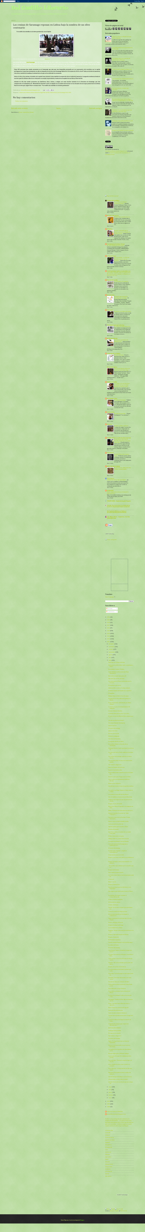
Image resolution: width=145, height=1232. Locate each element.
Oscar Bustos (110, 478)
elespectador (108, 1166)
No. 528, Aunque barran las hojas (115, 245)
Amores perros (112, 725)
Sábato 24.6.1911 (112, 731)
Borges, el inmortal (113, 937)
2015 (108, 630)
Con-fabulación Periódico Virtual (116, 244)
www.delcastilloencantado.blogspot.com (116, 151)
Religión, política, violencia (121, 425)
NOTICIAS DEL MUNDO (114, 1028)
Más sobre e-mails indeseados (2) (117, 676)
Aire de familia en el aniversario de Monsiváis (120, 797)
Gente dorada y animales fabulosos (117, 1013)
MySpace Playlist (114, 1210)
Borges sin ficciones (113, 869)
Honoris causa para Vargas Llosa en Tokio (119, 776)
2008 (108, 1106)
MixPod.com (123, 1210)
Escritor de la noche (113, 733)
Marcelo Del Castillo (112, 280)
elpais (106, 1159)
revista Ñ (107, 1132)
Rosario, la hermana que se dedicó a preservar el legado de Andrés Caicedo (122, 232)
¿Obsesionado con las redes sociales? (118, 1079)
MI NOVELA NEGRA (112, 338)
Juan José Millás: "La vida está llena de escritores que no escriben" (121, 259)
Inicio (58, 108)
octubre (111, 649)
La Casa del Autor (111, 256)
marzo (110, 1092)
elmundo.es (47, 59)
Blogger (82, 1220)
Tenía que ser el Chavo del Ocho (116, 662)
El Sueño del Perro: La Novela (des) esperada (119, 437)
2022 (108, 617)
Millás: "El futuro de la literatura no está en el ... (120, 810)
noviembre (112, 646)
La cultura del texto (113, 945)
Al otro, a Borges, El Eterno (115, 922)
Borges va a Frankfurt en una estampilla (123, 130)
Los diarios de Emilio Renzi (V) (122, 326)
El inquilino (111, 693)
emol (106, 1149)
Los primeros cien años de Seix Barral (118, 794)
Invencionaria (110, 412)
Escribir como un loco (113, 215)
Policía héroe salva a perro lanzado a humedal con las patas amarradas (122, 441)
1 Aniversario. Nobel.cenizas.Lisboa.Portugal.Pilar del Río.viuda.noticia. (38, 92)
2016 (108, 628)
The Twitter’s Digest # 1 (114, 1035)
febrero (111, 1095)
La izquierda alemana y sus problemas (118, 841)
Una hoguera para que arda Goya (115, 325)
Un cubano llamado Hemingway (116, 723)
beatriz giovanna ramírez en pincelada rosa (118, 271)
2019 (108, 622)
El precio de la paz (119, 355)
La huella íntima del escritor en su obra (118, 713)
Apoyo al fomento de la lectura (116, 767)
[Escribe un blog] (48, 90)
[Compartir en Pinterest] (53, 90)
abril (110, 1089)
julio (110, 657)
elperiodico (108, 1157)
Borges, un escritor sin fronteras (117, 966)
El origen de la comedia (114, 1033)
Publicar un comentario (21, 101)
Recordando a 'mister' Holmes (116, 669)
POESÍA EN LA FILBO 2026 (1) (122, 217)
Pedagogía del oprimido (114, 1030)
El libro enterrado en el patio (116, 836)
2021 (108, 619)
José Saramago (31, 62)
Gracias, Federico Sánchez (115, 711)
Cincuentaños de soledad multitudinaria (122, 78)
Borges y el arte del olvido (115, 803)
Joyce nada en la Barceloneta (115, 872)
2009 (108, 1104)
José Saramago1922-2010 (64, 92)
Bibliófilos (110, 229)
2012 (108, 639)
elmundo (107, 1161)
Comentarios (110, 611)
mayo (110, 1087)
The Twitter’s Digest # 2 (114, 764)
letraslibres (108, 1144)
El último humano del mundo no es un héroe (119, 690)
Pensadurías (110, 452)
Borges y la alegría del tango (115, 925)
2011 (108, 641)
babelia (107, 1173)
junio (110, 660)
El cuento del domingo (120, 400)
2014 (108, 633)
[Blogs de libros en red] (111, 196)
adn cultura (108, 1176)
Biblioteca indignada (113, 736)
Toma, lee (109, 424)
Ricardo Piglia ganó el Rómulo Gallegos (118, 1053)
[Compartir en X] (50, 90)
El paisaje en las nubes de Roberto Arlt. (122, 120)
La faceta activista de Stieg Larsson (117, 911)
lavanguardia (108, 1147)
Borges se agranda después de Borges (118, 934)
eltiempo (107, 1154)
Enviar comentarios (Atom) (26, 112)
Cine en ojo (110, 310)
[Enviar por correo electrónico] (47, 90)
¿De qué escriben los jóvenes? (116, 720)
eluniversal (108, 1152)
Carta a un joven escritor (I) (115, 824)
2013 (108, 636)
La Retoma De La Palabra (113, 353)
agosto (111, 654)
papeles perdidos (110, 1140)
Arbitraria (111, 879)
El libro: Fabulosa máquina (115, 899)
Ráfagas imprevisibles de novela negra (118, 696)
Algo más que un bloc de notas (116, 678)
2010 (108, 1101)
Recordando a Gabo (112, 398)
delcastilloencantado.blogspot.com (116, 1114)
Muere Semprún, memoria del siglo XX (118, 1007)
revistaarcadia (109, 1130)
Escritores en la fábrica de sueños (122, 311)
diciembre (111, 644)
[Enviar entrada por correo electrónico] (43, 90)
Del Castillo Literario (39, 8)
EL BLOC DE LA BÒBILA (113, 200)
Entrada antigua (95, 108)
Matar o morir (112, 881)
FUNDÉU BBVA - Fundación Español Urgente (119, 501)
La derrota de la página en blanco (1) (122, 69)
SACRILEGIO (110, 490)
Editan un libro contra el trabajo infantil (119, 688)
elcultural (107, 1169)
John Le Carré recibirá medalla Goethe (118, 821)
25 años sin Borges (113, 904)
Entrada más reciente (19, 108)
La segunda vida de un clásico (116, 741)
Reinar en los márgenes (114, 783)
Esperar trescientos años (115, 770)
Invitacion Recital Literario (115, 1010)
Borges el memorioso (114, 884)
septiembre (112, 652)
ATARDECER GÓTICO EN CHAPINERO (116, 480)
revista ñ (107, 1135)
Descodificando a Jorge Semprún (117, 988)
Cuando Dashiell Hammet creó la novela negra (120, 942)
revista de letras (109, 1137)
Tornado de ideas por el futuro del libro (118, 981)
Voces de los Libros (112, 367)
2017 (108, 625)
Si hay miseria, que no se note (116, 855)
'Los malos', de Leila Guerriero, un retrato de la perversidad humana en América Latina (122, 385)
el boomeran (108, 1171)
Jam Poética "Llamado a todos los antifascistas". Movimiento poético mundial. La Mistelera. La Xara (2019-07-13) (119, 274)
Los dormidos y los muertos (121, 281)
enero (110, 1097)
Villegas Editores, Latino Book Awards (118, 838)
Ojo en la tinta (110, 295)
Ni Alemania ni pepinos (114, 939)
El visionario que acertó (114, 685)
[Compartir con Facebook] (51, 90)
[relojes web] (109, 537)
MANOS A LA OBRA (112, 382)
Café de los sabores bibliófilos (115, 1111)
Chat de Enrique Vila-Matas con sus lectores (120, 1076)
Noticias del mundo (113, 829)
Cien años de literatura (114, 738)
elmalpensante (109, 1164)
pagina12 (107, 1142)
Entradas (109, 608)
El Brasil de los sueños (114, 902)
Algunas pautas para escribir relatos (118, 826)
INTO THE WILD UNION (113, 466)
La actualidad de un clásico (115, 927)
